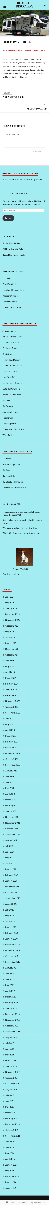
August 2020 (11, 904)
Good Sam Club (9, 284)
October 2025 (11, 626)
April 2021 (10, 863)
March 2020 (10, 927)
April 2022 (10, 794)
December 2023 (12, 695)
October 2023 (11, 707)
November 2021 (12, 823)
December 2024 (12, 649)
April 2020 (10, 921)
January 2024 (11, 689)
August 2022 (11, 770)
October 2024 (11, 655)
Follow (8, 218)
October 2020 (11, 892)
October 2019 (11, 956)
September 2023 (12, 712)
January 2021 (11, 881)
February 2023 (11, 741)
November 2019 (12, 950)
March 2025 (10, 643)
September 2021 (12, 834)
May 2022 (9, 788)
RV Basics (6, 470)
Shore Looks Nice (10, 412)
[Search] (42, 7)
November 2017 (12, 1072)
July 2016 (9, 1141)
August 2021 (11, 840)
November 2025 (12, 620)
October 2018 (11, 1025)
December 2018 (12, 1014)
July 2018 (9, 1043)
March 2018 (10, 1060)
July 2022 (9, 776)
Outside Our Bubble (11, 389)
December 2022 (12, 747)
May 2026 (9, 602)
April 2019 (10, 991)
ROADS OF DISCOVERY (24, 4)
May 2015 (9, 1170)
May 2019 (9, 985)
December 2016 (12, 1124)
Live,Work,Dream (10, 371)
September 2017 (12, 1083)
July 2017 (9, 1095)
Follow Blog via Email (15, 193)
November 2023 (12, 701)
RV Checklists (8, 476)
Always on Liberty (10, 331)
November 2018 (12, 1020)
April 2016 (10, 1159)
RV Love (6, 400)
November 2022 (12, 753)
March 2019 (10, 996)
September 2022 (12, 765)
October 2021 (11, 828)
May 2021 (9, 857)
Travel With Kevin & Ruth (13, 429)
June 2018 (10, 1049)
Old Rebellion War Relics (13, 249)
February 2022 (11, 805)
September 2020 (12, 898)
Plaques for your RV (11, 464)
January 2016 (11, 1165)
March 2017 (10, 1112)
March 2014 (10, 1182)
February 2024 (11, 683)
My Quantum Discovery (13, 383)
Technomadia (8, 418)
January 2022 (11, 811)
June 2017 (10, 1101)
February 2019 (11, 1002)
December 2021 (12, 817)
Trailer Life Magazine (11, 307)
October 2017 (11, 1078)
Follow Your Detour (11, 360)
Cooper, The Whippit (16, 569)
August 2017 (11, 1089)
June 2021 (10, 852)
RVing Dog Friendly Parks (13, 255)
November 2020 (12, 886)
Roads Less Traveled (11, 394)
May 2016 (9, 1153)
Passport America (10, 296)
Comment (37, 152)
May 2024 (9, 666)
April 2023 (10, 730)
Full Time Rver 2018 (36, 50)
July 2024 (9, 660)
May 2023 (9, 724)
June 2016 (10, 1147)
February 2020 (11, 933)
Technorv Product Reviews (14, 487)
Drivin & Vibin (8, 354)
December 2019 (12, 944)
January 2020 (11, 939)
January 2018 (11, 1066)
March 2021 (10, 869)
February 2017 (11, 1118)
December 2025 (12, 614)
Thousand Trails (9, 301)
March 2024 (10, 678)
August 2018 (11, 1037)
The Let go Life (9, 423)
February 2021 (11, 875)
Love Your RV (8, 377)
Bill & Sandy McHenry (12, 336)
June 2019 (10, 979)
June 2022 (10, 782)
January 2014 (11, 1188)
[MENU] (4, 7)
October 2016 (11, 1130)
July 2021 (9, 846)
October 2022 (11, 759)
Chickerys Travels (10, 348)
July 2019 (9, 973)
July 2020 (9, 910)
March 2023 (10, 736)
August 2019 (11, 967)
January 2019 (11, 1008)
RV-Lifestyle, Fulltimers (12, 482)
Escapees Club (8, 278)
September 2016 (12, 1136)
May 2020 (9, 915)
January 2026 (11, 608)
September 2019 (12, 962)
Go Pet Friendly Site (11, 243)
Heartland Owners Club (13, 290)
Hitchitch (6, 458)
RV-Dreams (7, 406)
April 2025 (10, 637)
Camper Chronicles (11, 342)
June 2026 (10, 597)
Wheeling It (7, 435)
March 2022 (10, 799)
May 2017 (9, 1107)
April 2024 (10, 672)
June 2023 (10, 718)
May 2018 (9, 1054)
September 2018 (12, 1031)
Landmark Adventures (12, 365)
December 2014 (12, 1176)
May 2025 (9, 631)
